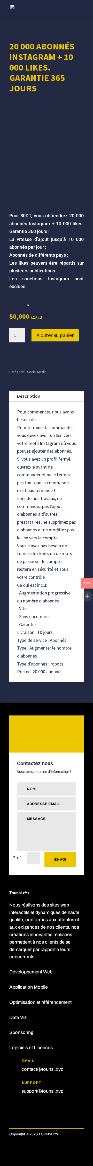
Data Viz (18, 1017)
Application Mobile (28, 987)
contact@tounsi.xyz (42, 1069)
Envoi (60, 859)
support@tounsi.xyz (42, 1091)
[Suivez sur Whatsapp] (34, 1107)
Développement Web (30, 971)
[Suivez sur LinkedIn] (24, 1107)
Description (28, 396)
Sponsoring (21, 1032)
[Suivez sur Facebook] (13, 1107)
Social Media (37, 371)
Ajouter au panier (55, 335)
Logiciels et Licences (31, 1047)
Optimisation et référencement (40, 1002)
